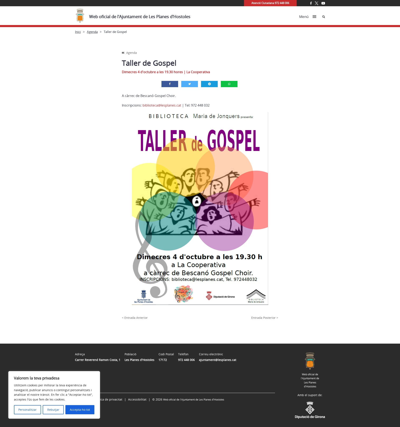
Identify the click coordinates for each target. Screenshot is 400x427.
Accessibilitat (137, 399)
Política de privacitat (108, 399)
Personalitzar (27, 410)
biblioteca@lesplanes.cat (161, 105)
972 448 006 (186, 360)
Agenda (92, 32)
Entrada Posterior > (264, 318)
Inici (78, 32)
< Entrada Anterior (135, 318)
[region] (54, 395)
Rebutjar (53, 410)
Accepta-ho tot (80, 410)
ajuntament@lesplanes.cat (217, 360)
